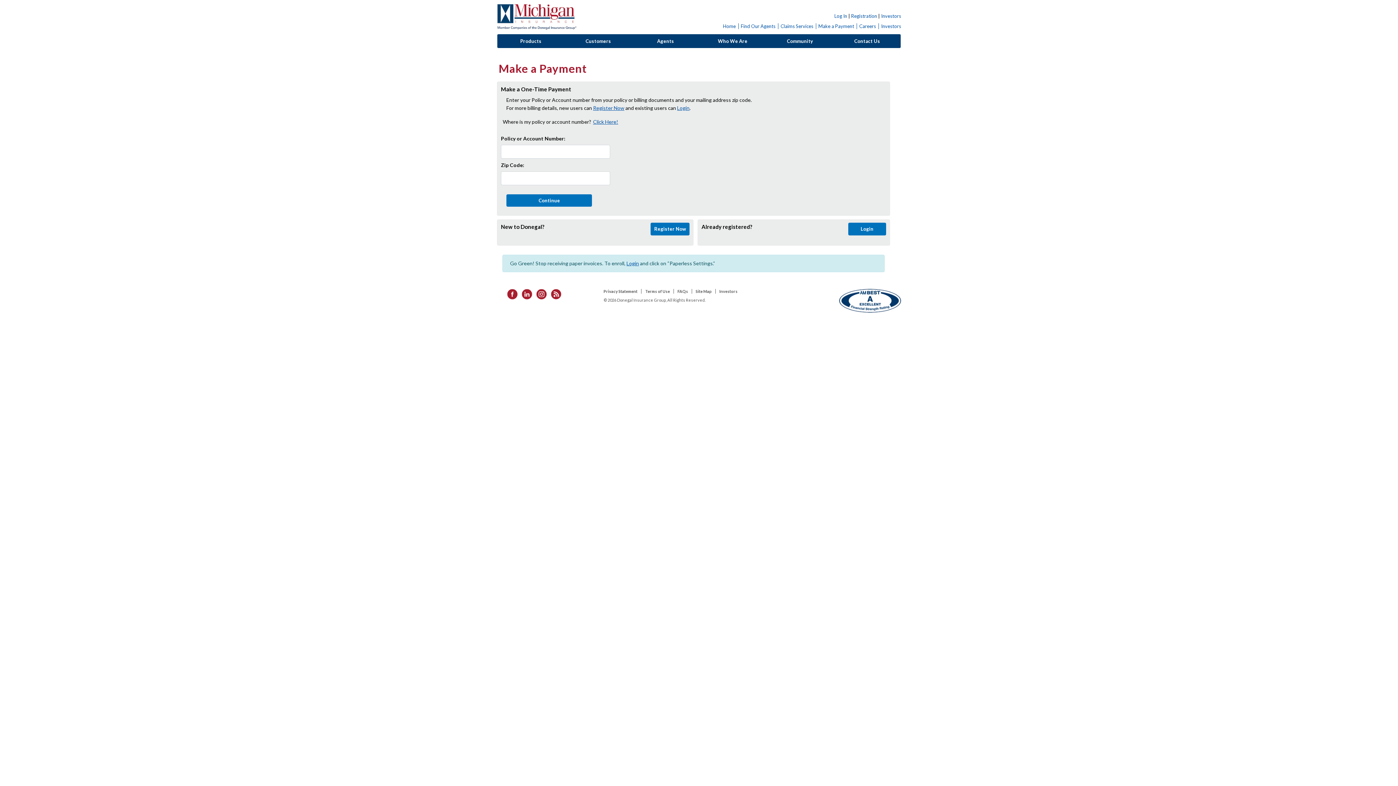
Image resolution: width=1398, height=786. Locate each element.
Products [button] (530, 41)
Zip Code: (512, 165)
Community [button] (800, 41)
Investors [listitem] (728, 291)
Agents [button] (665, 41)
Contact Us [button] (867, 41)
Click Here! (605, 122)
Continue (549, 200)
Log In (840, 16)
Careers (867, 26)
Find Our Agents (758, 26)
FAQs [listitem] (683, 291)
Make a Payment (836, 26)
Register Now (608, 108)
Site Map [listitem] (704, 291)
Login (683, 108)
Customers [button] (598, 41)
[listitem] (510, 293)
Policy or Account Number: (533, 138)
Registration (864, 16)
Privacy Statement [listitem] (620, 291)
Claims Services (797, 26)
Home (729, 26)
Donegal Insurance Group (536, 17)
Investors (891, 16)
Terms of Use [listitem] (657, 291)
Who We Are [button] (732, 41)
